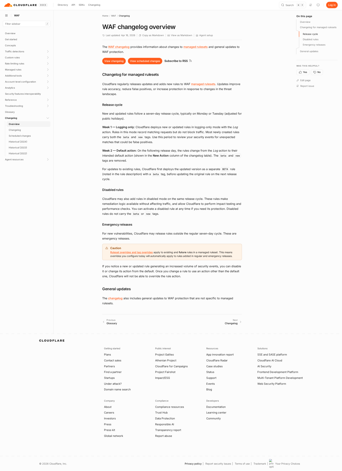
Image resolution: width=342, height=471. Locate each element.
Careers (109, 412)
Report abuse (163, 436)
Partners (109, 366)
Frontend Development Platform (277, 372)
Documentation (216, 407)
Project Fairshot (165, 372)
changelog (115, 298)
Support (211, 378)
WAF (113, 15)
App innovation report (220, 354)
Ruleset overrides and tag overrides (131, 252)
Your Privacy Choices (287, 463)
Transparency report (168, 430)
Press (107, 424)
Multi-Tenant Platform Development (280, 378)
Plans (107, 354)
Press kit (109, 430)
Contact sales (112, 360)
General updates (309, 51)
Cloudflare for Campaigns (171, 366)
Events (210, 383)
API (73, 4)
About (108, 407)
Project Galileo (164, 354)
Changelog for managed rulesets (318, 27)
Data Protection (165, 418)
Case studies (214, 366)
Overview (305, 21)
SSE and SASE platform (272, 354)
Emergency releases (314, 44)
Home (105, 15)
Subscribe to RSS (176, 61)
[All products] (6, 15)
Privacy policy (193, 463)
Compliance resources (169, 407)
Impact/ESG (162, 378)
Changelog (94, 4)
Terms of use (242, 463)
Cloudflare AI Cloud (269, 360)
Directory (63, 4)
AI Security (264, 366)
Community (213, 418)
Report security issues (218, 463)
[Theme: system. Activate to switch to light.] (318, 5)
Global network (113, 436)
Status (210, 372)
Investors (110, 418)
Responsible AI (164, 424)
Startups (109, 378)
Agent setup (206, 35)
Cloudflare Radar (217, 360)
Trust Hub (161, 412)
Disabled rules (310, 39)
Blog (209, 389)
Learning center (216, 412)
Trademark (259, 463)
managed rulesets (195, 47)
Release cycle (310, 34)
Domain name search (117, 389)
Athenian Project (165, 360)
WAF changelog (118, 47)
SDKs (82, 4)
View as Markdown (181, 35)
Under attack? (113, 383)
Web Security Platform (271, 383)
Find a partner (113, 372)
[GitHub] (310, 5)
